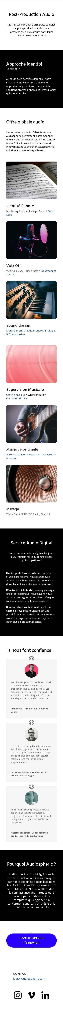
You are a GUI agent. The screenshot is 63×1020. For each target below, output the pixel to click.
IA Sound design (15, 334)
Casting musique (15, 394)
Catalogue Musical (16, 398)
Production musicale (40, 454)
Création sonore (33, 330)
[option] (55, 1017)
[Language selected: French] (55, 1017)
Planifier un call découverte (31, 940)
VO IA (11, 274)
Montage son (14, 330)
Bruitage (50, 330)
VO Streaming (48, 270)
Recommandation (16, 454)
